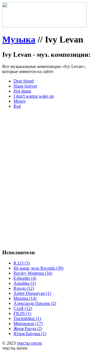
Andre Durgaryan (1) (32, 293)
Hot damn (22, 91)
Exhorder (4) (24, 278)
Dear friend (23, 81)
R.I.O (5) (21, 263)
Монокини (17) (28, 323)
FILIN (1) (22, 313)
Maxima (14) (24, 298)
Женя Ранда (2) (27, 328)
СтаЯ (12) (22, 308)
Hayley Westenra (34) (32, 273)
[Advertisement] (50, 163)
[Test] (44, 25)
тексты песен (29, 343)
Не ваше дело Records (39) (38, 268)
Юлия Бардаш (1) (29, 333)
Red (17, 106)
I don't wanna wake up (33, 96)
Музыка (18, 39)
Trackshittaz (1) (27, 318)
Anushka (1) (24, 283)
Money (19, 101)
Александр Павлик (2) (34, 303)
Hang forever (25, 86)
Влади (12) (23, 288)
